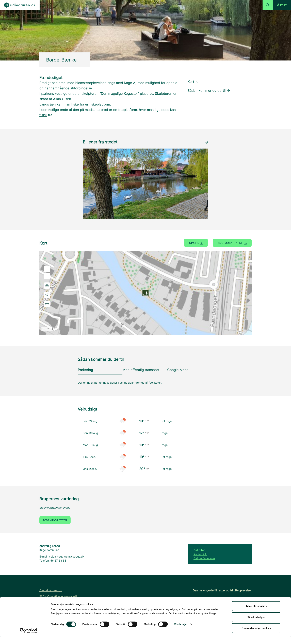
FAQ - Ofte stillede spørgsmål (58, 596)
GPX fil (194, 242)
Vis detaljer (180, 624)
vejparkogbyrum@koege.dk (66, 556)
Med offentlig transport (140, 370)
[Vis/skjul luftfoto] (47, 285)
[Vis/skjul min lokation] (47, 295)
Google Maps (177, 370)
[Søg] (268, 5)
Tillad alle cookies (256, 606)
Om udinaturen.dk (50, 590)
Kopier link (200, 554)
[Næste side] (206, 142)
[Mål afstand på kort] (47, 304)
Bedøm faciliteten (55, 520)
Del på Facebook (204, 558)
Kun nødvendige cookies (256, 628)
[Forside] (20, 5)
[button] (282, 5)
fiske (43, 115)
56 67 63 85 (58, 560)
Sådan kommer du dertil (207, 91)
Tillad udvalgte (256, 617)
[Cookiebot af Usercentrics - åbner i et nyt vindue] (28, 630)
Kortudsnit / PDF (231, 242)
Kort (191, 82)
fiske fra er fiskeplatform (90, 104)
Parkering (85, 370)
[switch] (104, 624)
